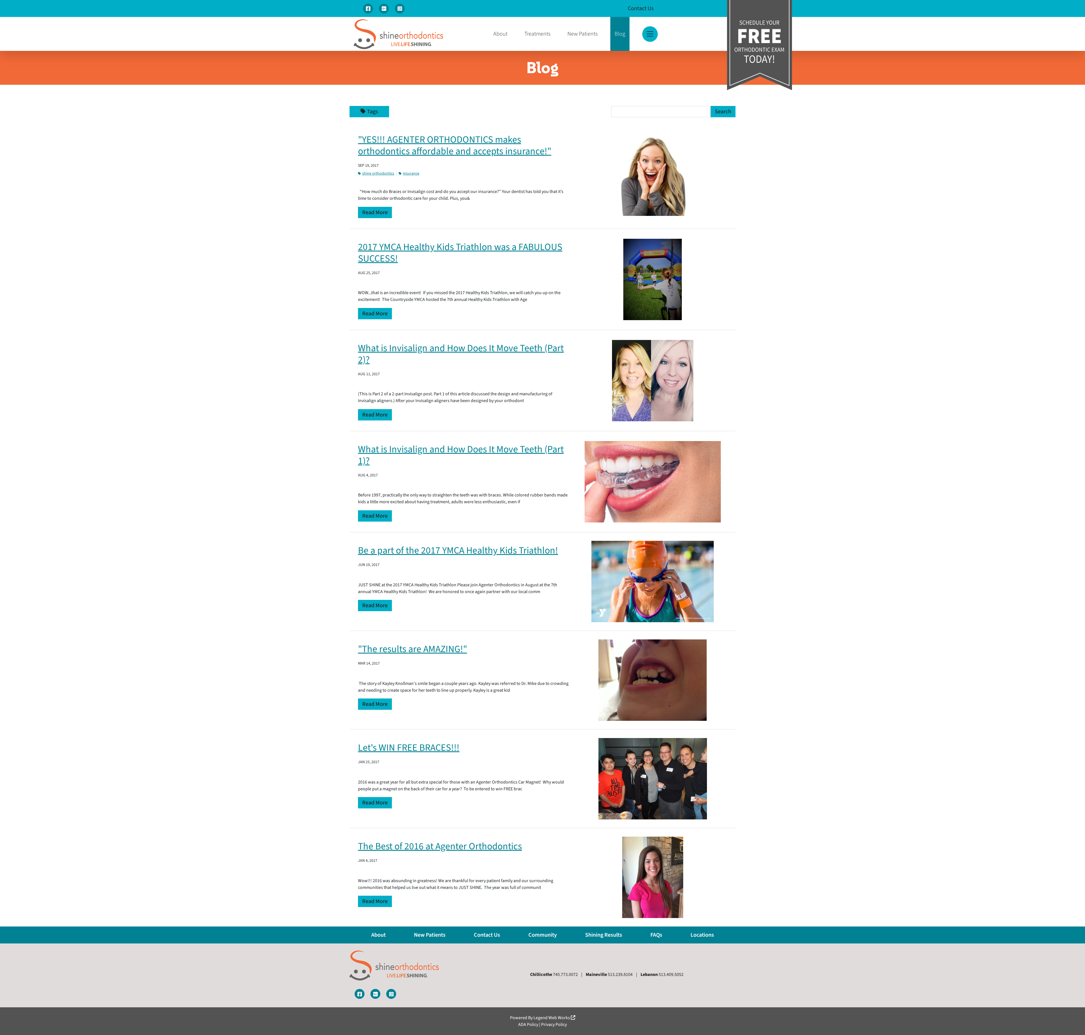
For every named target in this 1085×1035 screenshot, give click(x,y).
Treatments (537, 34)
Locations (702, 935)
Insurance (411, 173)
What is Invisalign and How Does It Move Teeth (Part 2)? (461, 354)
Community (542, 935)
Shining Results (603, 935)
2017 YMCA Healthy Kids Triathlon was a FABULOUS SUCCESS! (460, 253)
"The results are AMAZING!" (412, 649)
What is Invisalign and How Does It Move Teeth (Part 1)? (461, 455)
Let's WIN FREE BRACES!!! (408, 748)
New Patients (582, 34)
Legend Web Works (552, 1018)
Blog (620, 34)
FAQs (656, 935)
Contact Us (641, 8)
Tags (372, 112)
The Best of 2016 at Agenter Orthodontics (440, 846)
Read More (375, 212)
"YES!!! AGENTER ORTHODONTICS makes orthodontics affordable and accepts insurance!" (454, 145)
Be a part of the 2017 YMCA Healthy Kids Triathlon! (458, 550)
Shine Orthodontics (378, 173)
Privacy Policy (554, 1024)
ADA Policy (528, 1024)
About (500, 34)
